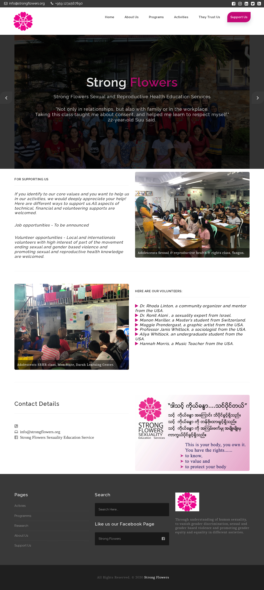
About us (132, 17)
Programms (22, 516)
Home (109, 17)
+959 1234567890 (68, 3)
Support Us (239, 17)
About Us (21, 535)
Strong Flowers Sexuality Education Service (56, 437)
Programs (156, 17)
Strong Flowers (156, 577)
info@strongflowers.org (26, 3)
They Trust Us (209, 17)
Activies (20, 506)
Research (21, 526)
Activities (181, 17)
